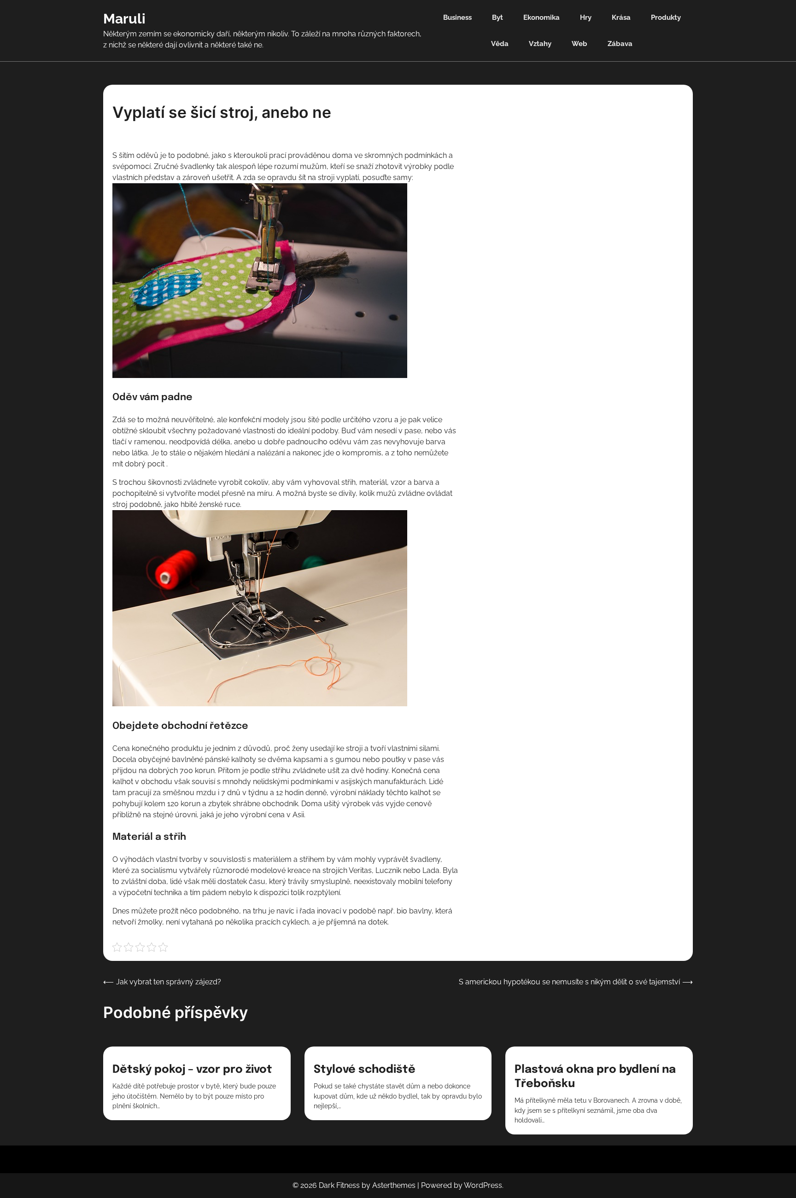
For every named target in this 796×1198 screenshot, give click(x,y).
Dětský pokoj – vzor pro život (192, 1070)
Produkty (666, 17)
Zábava (620, 44)
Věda (500, 44)
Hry (585, 17)
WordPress (483, 1185)
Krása (621, 17)
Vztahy (540, 44)
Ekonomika (541, 17)
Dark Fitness (339, 1185)
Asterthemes (394, 1185)
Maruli (124, 19)
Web (579, 44)
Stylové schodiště (365, 1070)
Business (457, 17)
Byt (497, 17)
